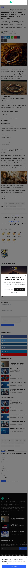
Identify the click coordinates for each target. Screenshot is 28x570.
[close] (26, 558)
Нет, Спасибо (14, 292)
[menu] (1, 2)
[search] (25, 2)
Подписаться (19, 289)
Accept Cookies (14, 566)
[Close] (25, 275)
